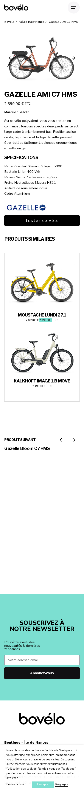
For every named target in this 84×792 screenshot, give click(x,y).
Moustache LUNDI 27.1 (42, 315)
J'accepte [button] (42, 784)
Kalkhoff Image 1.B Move (42, 381)
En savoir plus (15, 784)
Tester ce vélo (42, 220)
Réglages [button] (61, 784)
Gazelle (24, 112)
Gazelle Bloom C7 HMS (27, 448)
